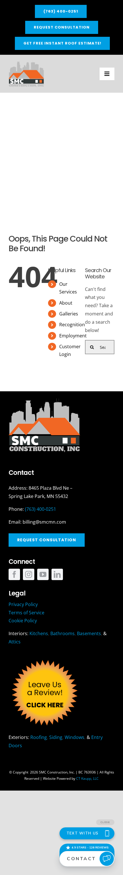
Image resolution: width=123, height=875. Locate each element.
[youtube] (43, 574)
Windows (74, 737)
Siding (55, 737)
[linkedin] (57, 574)
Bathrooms (62, 633)
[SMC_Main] (26, 63)
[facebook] (14, 574)
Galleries (68, 314)
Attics (15, 642)
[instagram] (28, 574)
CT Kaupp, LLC (87, 778)
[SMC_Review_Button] (44, 658)
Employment (73, 336)
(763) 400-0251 (40, 509)
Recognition (72, 324)
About (65, 303)
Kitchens (38, 633)
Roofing (38, 737)
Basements (89, 633)
